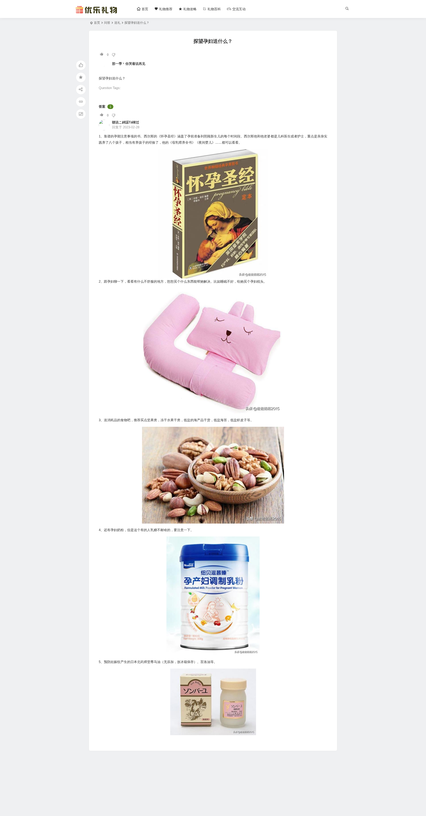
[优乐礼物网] (97, 13)
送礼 (117, 22)
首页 (97, 22)
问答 (107, 22)
